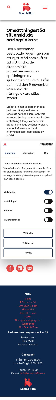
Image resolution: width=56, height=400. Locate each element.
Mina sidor (28, 309)
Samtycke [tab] (10, 153)
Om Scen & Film (28, 306)
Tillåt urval (28, 243)
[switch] (48, 201)
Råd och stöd (28, 302)
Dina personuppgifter (28, 320)
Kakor (28, 317)
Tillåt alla (28, 233)
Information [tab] (28, 153)
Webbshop (28, 324)
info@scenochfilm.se (32, 373)
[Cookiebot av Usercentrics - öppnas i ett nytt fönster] (40, 145)
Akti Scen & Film (28, 327)
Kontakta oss (28, 313)
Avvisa (28, 252)
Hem (28, 299)
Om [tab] (46, 153)
